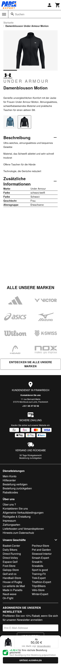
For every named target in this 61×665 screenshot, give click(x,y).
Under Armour (26, 81)
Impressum (9, 520)
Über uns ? (9, 504)
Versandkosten (44, 645)
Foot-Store (9, 566)
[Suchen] (12, 14)
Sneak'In (37, 562)
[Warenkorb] (57, 5)
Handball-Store (12, 578)
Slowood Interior (42, 554)
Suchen (19, 14)
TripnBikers (39, 586)
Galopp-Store (11, 570)
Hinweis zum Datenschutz (18, 533)
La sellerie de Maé (14, 586)
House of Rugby (12, 582)
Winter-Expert (40, 594)
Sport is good (40, 570)
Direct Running (12, 554)
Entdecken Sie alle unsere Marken (30, 364)
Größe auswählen (30, 660)
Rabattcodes (10, 492)
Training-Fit (39, 574)
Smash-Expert (40, 558)
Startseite (8, 22)
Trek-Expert (39, 578)
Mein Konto (9, 476)
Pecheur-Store (40, 546)
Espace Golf (10, 562)
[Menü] (4, 14)
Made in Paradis (12, 590)
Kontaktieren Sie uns (31, 395)
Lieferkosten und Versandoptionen (23, 529)
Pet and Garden (41, 550)
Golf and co (9, 574)
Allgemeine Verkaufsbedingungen (23, 512)
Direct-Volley (10, 558)
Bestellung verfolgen (15, 484)
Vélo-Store (38, 590)
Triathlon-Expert (41, 582)
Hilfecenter (9, 480)
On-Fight (8, 598)
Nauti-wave (9, 594)
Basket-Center (11, 546)
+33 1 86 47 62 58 (30, 405)
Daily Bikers (10, 550)
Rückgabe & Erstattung (16, 516)
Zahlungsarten (11, 525)
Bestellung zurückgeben (30, 457)
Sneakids (37, 566)
